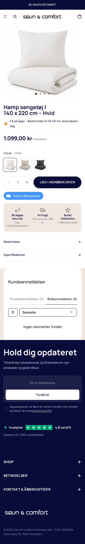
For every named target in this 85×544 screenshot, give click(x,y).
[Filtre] (13, 312)
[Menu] (5, 16)
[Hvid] (10, 164)
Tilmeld (42, 395)
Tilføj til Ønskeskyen (26, 196)
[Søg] (15, 16)
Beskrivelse (12, 242)
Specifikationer (14, 255)
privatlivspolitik (42, 410)
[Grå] (40, 164)
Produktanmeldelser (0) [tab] (27, 299)
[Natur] (25, 164)
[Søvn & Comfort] (26, 512)
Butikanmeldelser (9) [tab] (62, 299)
